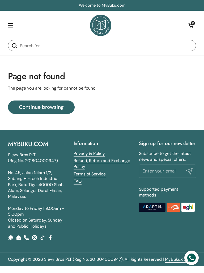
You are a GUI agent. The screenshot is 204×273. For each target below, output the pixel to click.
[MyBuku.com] (100, 25)
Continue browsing (41, 107)
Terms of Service (90, 174)
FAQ (78, 181)
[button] (190, 25)
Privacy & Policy (89, 153)
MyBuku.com (178, 259)
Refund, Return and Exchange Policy (102, 163)
